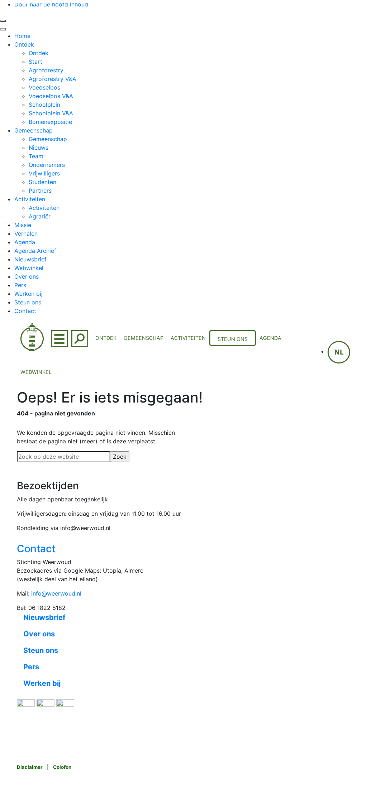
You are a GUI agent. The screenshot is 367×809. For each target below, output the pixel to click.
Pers (20, 285)
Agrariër (40, 216)
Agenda (24, 242)
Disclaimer (30, 767)
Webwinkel (28, 267)
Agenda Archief (35, 250)
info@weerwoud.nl (56, 593)
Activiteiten (29, 199)
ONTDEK (105, 338)
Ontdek (24, 44)
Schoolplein (44, 104)
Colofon (62, 767)
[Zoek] (80, 338)
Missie (22, 224)
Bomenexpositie (50, 121)
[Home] (32, 336)
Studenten (42, 182)
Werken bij (28, 293)
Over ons (26, 276)
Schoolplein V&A (51, 113)
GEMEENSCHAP (143, 338)
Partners (40, 190)
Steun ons (27, 302)
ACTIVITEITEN (188, 338)
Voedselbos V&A (51, 96)
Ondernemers (47, 164)
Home (22, 35)
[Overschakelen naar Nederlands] (339, 351)
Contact (25, 310)
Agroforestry (46, 70)
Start (35, 61)
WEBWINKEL (36, 372)
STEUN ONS (233, 339)
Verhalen (26, 233)
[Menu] (59, 338)
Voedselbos (44, 87)
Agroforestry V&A (52, 78)
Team (36, 156)
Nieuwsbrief (30, 259)
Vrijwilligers (44, 173)
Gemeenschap (33, 130)
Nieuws (38, 147)
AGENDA (270, 338)
